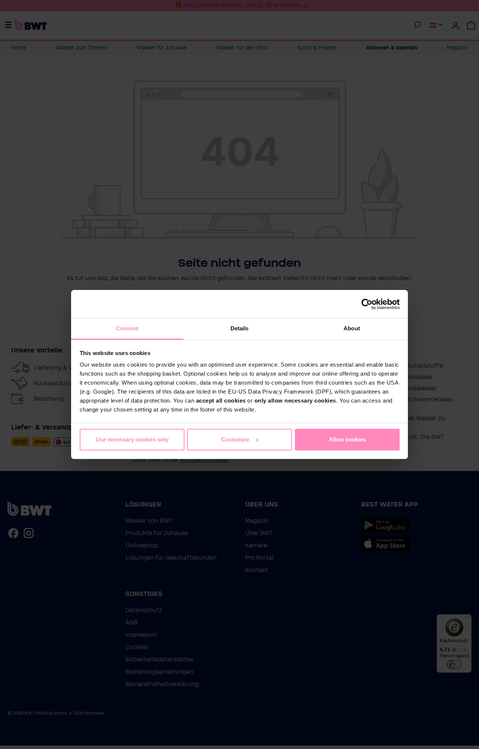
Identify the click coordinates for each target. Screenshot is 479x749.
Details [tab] (240, 328)
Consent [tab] (127, 328)
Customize (235, 439)
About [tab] (352, 328)
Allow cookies (347, 439)
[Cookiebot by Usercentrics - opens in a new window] (367, 304)
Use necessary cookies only (132, 439)
